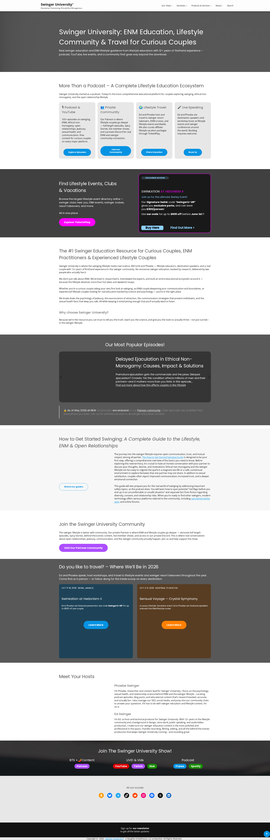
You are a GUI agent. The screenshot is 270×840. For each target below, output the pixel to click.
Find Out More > (182, 228)
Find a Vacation (154, 152)
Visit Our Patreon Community (83, 548)
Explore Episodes (77, 152)
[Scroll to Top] (267, 834)
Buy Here (152, 228)
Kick (152, 766)
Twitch (138, 766)
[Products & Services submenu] (210, 5)
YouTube (121, 766)
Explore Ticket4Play (77, 222)
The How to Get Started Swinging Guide (162, 457)
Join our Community (115, 151)
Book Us (193, 152)
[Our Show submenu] (171, 5)
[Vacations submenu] (186, 5)
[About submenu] (222, 5)
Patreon (82, 766)
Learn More (96, 625)
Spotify (195, 766)
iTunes (180, 766)
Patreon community (148, 410)
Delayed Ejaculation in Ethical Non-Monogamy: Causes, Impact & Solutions (159, 362)
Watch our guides (73, 486)
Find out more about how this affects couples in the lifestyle (151, 385)
